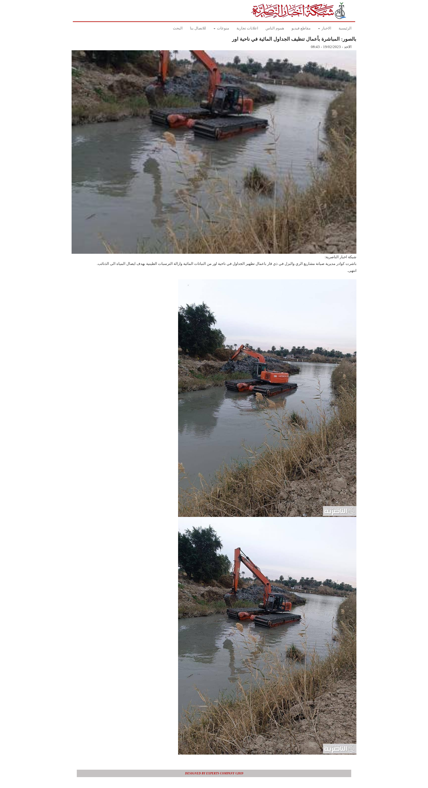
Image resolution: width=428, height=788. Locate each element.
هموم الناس (275, 28)
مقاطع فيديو (301, 28)
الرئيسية (345, 28)
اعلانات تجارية (247, 28)
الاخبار (326, 28)
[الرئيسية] (300, 10)
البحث (178, 28)
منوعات (222, 28)
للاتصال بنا (198, 28)
